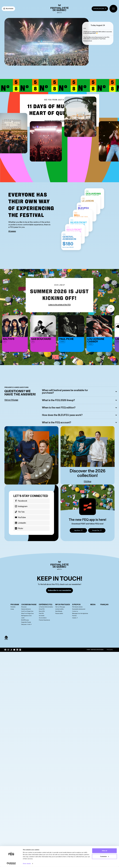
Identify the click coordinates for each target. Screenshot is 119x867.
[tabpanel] (97, 35)
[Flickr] (20, 650)
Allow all (104, 850)
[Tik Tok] (11, 650)
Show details (27, 863)
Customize (103, 856)
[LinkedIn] (17, 650)
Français (104, 604)
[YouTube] (14, 650)
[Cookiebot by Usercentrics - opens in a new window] (11, 863)
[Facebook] (5, 650)
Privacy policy (110, 649)
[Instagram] (8, 650)
